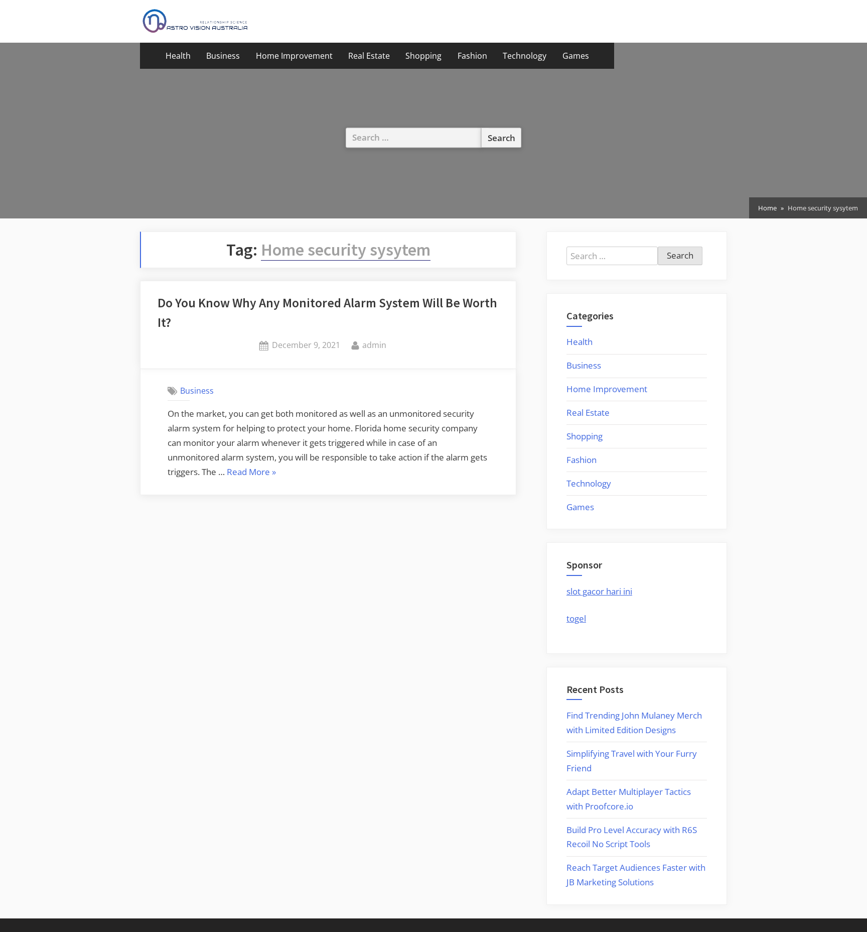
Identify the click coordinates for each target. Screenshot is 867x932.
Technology (524, 55)
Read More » (251, 472)
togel (576, 618)
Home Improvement (294, 55)
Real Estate (369, 55)
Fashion (472, 55)
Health (178, 55)
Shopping (423, 55)
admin (374, 345)
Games (575, 55)
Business (223, 55)
